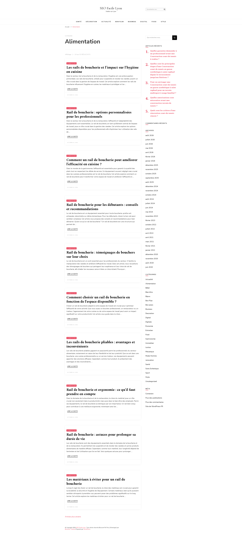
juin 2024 (149, 207)
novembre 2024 (151, 191)
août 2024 (149, 199)
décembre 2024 (151, 186)
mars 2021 (149, 241)
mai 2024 (149, 212)
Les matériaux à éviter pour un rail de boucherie (95, 481)
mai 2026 (149, 148)
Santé (79, 22)
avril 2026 (149, 152)
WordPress (87, 529)
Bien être (149, 292)
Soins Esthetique (152, 368)
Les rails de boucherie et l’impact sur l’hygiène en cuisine (102, 69)
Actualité (106, 22)
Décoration (91, 22)
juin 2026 (149, 144)
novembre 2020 (151, 258)
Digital (143, 22)
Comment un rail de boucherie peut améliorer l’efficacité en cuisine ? (102, 162)
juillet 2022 (150, 229)
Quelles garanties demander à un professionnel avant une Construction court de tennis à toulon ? (163, 55)
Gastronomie (150, 339)
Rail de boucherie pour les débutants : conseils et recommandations (102, 207)
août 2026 (149, 135)
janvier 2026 (150, 161)
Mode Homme (151, 356)
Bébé (147, 288)
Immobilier (149, 343)
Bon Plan (119, 22)
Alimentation (71, 63)
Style (163, 22)
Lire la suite (72, 89)
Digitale (148, 322)
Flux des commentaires (154, 402)
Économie (149, 326)
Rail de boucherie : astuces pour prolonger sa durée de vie (101, 437)
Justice (148, 347)
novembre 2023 (151, 216)
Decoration (149, 313)
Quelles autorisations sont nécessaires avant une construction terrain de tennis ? (162, 101)
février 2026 (150, 157)
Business (132, 22)
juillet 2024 (150, 203)
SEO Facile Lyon (111, 8)
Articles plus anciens (73, 517)
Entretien (149, 330)
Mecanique (149, 351)
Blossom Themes (70, 529)
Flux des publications (153, 398)
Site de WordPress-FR (154, 406)
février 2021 (150, 246)
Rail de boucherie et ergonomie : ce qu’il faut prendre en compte (100, 392)
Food (154, 22)
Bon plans (149, 305)
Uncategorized (151, 381)
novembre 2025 (151, 169)
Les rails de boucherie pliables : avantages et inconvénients (100, 344)
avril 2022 (149, 233)
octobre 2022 (150, 224)
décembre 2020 (151, 254)
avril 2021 (149, 237)
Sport (147, 373)
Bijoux (147, 296)
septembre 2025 (152, 178)
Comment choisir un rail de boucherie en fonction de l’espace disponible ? (98, 299)
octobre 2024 (150, 195)
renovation (149, 360)
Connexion (149, 394)
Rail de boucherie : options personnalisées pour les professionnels (98, 114)
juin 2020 (149, 267)
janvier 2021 (150, 250)
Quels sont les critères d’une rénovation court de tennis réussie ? (162, 113)
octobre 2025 (150, 174)
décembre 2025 (151, 165)
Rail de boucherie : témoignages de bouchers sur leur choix (100, 254)
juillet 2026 (150, 140)
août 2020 (149, 263)
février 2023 (150, 220)
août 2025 (149, 182)
